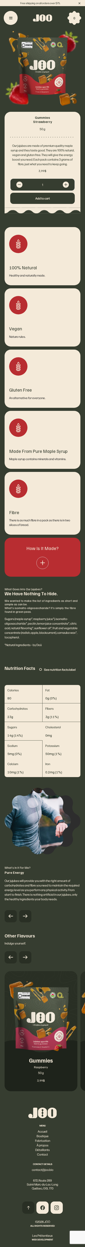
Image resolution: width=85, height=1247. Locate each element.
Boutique (43, 1136)
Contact (42, 1154)
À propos (42, 1145)
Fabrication (42, 1140)
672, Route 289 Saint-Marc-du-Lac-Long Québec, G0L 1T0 (42, 1184)
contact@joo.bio (42, 1170)
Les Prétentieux (42, 1235)
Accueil (42, 1131)
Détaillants (42, 1150)
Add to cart (42, 198)
